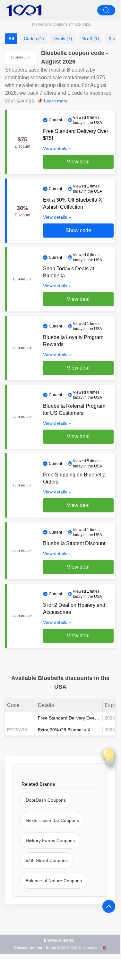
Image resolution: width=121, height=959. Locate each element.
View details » (57, 148)
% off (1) (90, 38)
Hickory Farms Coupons (50, 840)
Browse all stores (59, 940)
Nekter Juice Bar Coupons (52, 820)
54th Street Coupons (47, 860)
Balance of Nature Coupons (54, 880)
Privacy (20, 948)
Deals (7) (63, 38)
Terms (50, 948)
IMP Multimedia (84, 948)
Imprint (36, 948)
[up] (108, 906)
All (11, 38)
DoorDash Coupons (46, 800)
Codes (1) (34, 38)
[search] (106, 10)
